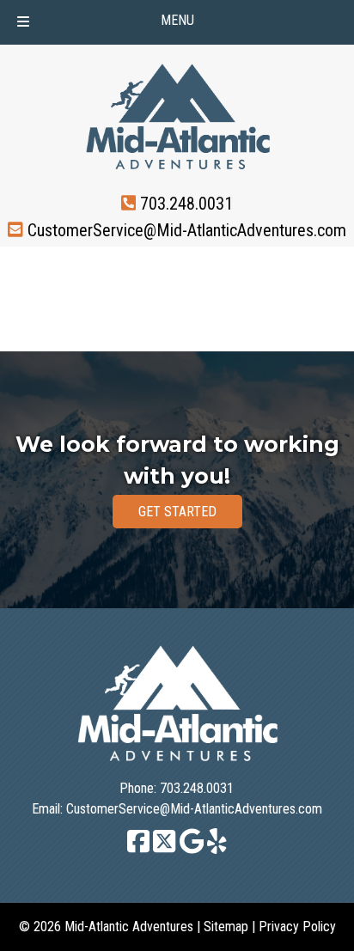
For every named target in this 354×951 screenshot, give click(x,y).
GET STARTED (177, 511)
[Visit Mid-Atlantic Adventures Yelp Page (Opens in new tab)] (217, 849)
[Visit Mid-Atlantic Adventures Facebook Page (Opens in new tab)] (138, 849)
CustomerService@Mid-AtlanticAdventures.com (186, 229)
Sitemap (226, 926)
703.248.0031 (186, 203)
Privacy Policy (297, 926)
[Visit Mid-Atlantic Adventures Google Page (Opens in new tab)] (192, 849)
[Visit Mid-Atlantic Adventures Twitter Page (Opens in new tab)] (164, 849)
